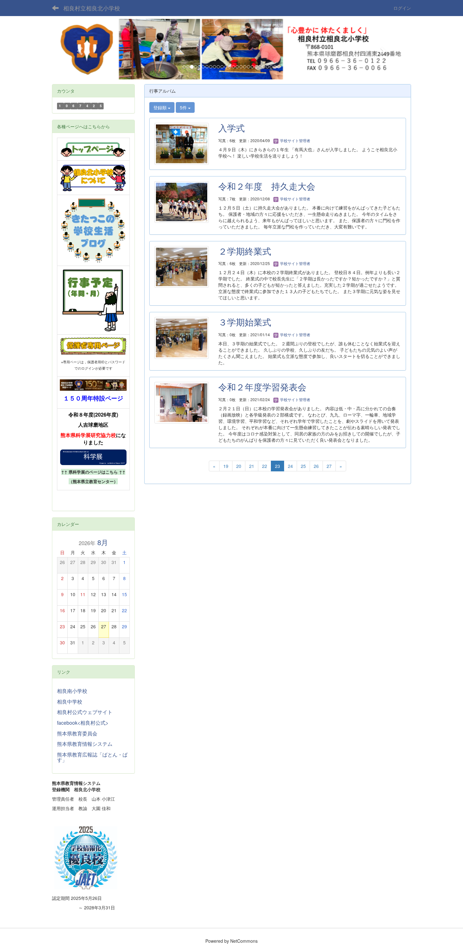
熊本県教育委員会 (77, 733)
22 (264, 466)
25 (303, 466)
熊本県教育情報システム (84, 743)
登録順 (160, 107)
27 (329, 466)
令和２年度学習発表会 (262, 386)
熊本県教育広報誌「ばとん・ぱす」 (92, 757)
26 (316, 466)
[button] (79, 49)
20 (238, 466)
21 (251, 466)
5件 (184, 107)
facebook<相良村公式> (82, 722)
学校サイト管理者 (294, 140)
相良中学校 (69, 701)
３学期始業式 (244, 321)
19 (225, 466)
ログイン (402, 8)
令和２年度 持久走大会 (266, 186)
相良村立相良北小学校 (91, 8)
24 (290, 466)
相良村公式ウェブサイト (84, 712)
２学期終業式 (244, 251)
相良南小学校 (72, 690)
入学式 (231, 127)
